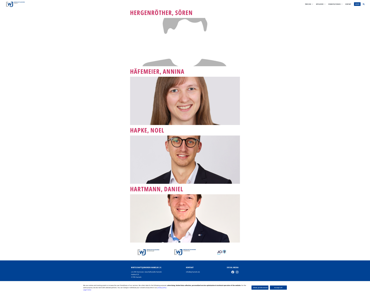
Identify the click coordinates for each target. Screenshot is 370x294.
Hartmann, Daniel (156, 189)
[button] (363, 4)
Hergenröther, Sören (161, 12)
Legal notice (87, 290)
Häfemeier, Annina (157, 71)
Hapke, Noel (147, 130)
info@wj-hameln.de (193, 272)
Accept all (278, 287)
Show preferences (260, 287)
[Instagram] (237, 272)
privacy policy (161, 287)
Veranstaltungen (334, 4)
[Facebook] (232, 272)
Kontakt (348, 4)
